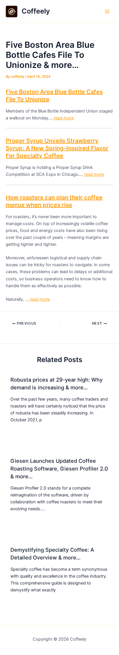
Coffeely (36, 11)
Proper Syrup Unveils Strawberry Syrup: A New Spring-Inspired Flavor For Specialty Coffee (57, 148)
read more (63, 118)
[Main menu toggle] (107, 11)
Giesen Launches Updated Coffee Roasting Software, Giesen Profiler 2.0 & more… (59, 469)
